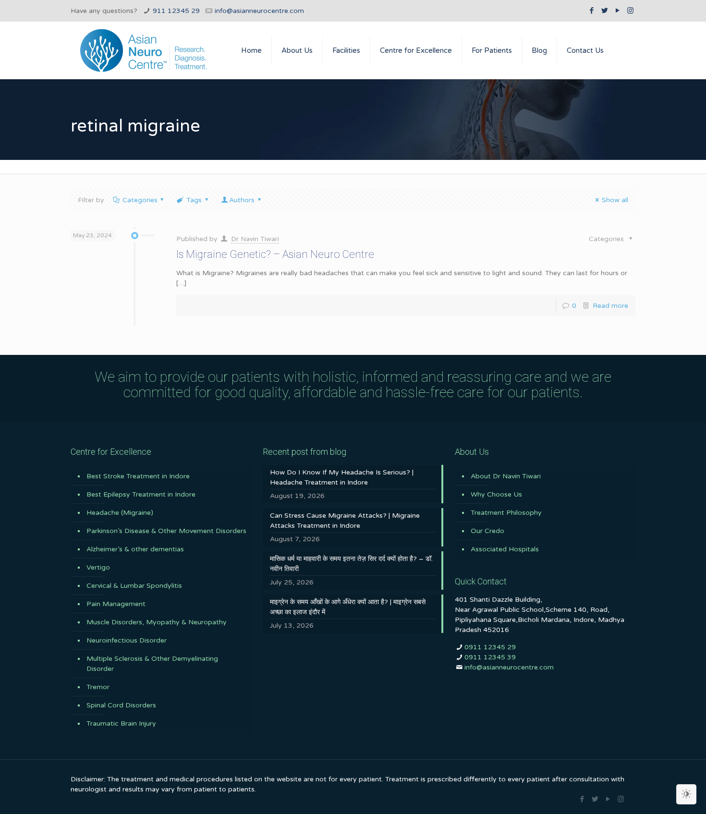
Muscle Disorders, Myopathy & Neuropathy (156, 622)
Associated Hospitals (505, 549)
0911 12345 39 (490, 657)
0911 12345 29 (490, 647)
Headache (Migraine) (119, 513)
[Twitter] (604, 10)
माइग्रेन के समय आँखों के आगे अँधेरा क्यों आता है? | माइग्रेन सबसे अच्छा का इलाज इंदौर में (348, 607)
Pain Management (116, 604)
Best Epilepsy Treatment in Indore (140, 494)
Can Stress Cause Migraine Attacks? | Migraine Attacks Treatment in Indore (345, 520)
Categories (140, 200)
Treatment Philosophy (506, 513)
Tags (194, 200)
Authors (242, 200)
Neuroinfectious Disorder (126, 640)
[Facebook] (591, 10)
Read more (610, 306)
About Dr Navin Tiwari (506, 476)
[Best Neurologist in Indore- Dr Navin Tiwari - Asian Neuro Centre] (143, 50)
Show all (615, 200)
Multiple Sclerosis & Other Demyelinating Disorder (152, 664)
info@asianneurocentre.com (259, 11)
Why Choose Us (496, 494)
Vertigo (98, 567)
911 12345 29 (176, 11)
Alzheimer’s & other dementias (135, 549)
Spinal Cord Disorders (121, 705)
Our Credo (487, 531)
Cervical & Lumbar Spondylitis (134, 586)
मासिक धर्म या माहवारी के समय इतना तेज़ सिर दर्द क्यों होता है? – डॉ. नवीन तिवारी (351, 564)
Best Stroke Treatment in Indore (138, 476)
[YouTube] (617, 10)
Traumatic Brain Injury (121, 723)
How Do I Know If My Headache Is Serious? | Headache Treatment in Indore (342, 477)
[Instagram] (630, 10)
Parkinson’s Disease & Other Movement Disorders (166, 531)
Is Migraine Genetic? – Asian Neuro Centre (275, 254)
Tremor (98, 687)
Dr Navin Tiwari (255, 239)
